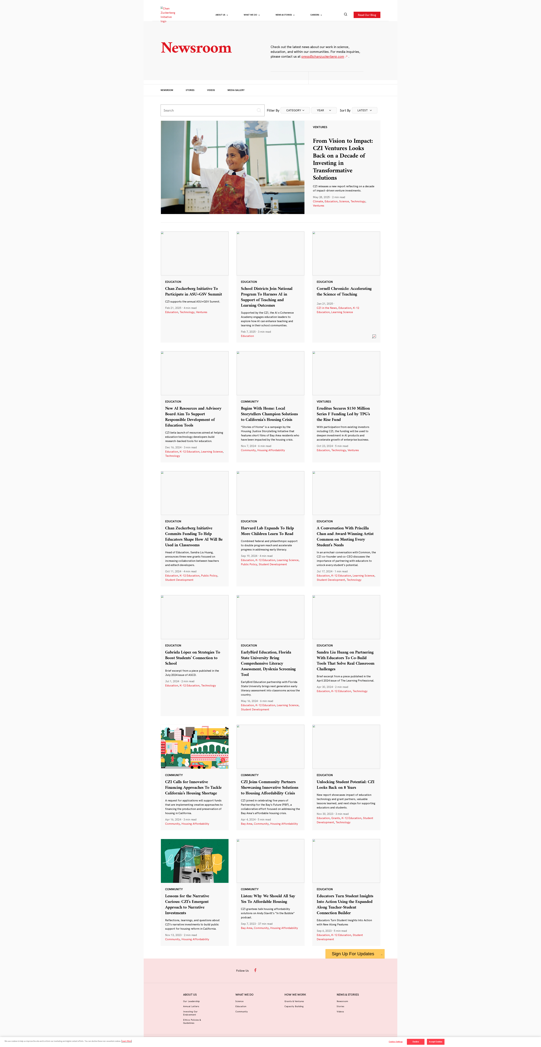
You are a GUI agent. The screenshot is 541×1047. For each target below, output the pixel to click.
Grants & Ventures (294, 1001)
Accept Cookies (435, 1042)
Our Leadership (191, 1001)
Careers (315, 15)
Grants (335, 818)
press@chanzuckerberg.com (322, 56)
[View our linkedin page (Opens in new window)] (283, 970)
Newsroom (167, 90)
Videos (211, 90)
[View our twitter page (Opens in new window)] (292, 970)
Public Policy (209, 575)
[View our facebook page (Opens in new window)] (256, 970)
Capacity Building (294, 1006)
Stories (190, 90)
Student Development (179, 579)
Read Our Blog (367, 14)
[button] (295, 110)
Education (331, 201)
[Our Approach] (168, 14)
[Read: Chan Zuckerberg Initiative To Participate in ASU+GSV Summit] (195, 286)
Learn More (126, 1041)
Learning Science (342, 312)
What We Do (251, 15)
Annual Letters (191, 1006)
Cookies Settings (396, 1042)
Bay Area (246, 823)
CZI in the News (327, 308)
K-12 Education (189, 451)
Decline (416, 1042)
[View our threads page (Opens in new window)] (274, 970)
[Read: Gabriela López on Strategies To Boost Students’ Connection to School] (195, 655)
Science (344, 201)
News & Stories (284, 15)
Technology (358, 201)
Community (248, 450)
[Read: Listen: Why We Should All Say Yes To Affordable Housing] (270, 892)
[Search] (345, 15)
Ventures (318, 205)
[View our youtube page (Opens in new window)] (302, 970)
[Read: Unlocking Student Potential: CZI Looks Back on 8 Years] (346, 777)
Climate (318, 201)
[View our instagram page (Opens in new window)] (265, 970)
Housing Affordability (271, 450)
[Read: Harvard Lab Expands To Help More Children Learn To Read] (270, 528)
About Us (221, 15)
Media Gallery (236, 90)
